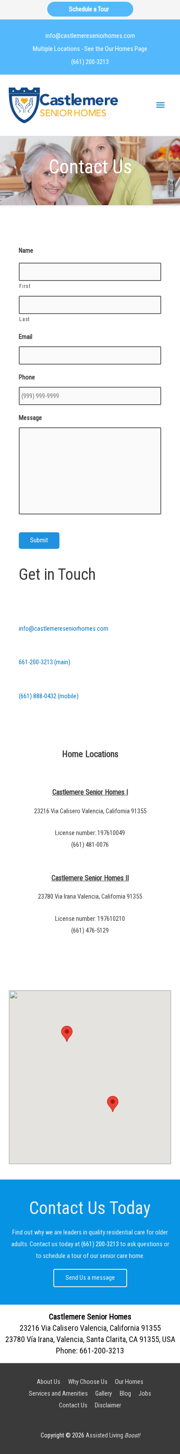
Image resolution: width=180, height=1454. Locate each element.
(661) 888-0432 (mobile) (49, 696)
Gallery (103, 1393)
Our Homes (129, 1382)
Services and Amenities (58, 1393)
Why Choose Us (87, 1382)
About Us (48, 1382)
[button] (113, 1104)
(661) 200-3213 (90, 62)
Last (24, 319)
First (24, 286)
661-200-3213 (102, 1350)
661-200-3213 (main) (44, 662)
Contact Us (73, 1405)
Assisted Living (113, 1435)
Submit (39, 540)
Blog (125, 1393)
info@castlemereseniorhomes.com (90, 36)
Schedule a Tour (90, 9)
